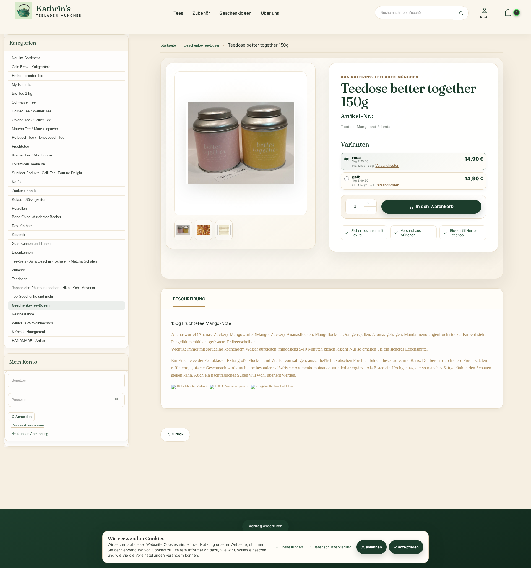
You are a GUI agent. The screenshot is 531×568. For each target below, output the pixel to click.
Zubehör (201, 13)
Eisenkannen (22, 252)
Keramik (18, 235)
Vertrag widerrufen (265, 526)
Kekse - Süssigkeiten (29, 199)
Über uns (270, 13)
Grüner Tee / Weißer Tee (31, 111)
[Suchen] (461, 13)
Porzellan (19, 208)
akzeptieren (408, 547)
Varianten (355, 144)
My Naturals (21, 85)
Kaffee (17, 182)
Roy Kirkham (22, 226)
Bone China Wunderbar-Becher (36, 217)
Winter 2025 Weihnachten (32, 323)
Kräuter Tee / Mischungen (32, 155)
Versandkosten (387, 165)
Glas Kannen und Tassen (32, 243)
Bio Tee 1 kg (22, 93)
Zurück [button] (176, 434)
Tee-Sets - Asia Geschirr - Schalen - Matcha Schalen (54, 261)
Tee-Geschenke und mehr (32, 296)
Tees (178, 13)
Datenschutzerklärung (332, 547)
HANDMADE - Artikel (29, 341)
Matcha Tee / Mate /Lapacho (35, 129)
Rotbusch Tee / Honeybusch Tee (38, 137)
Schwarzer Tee (24, 102)
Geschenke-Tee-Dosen (31, 305)
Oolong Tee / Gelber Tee (31, 120)
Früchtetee (20, 146)
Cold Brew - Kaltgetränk (31, 67)
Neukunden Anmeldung (29, 434)
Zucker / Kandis (24, 191)
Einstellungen (290, 547)
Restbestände (23, 314)
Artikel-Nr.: (357, 116)
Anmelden (23, 417)
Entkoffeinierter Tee (27, 76)
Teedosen (19, 279)
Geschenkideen (235, 13)
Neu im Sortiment (26, 58)
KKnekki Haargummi (28, 332)
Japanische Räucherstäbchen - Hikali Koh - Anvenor (53, 288)
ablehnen (373, 547)
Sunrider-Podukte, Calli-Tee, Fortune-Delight (47, 173)
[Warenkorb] (508, 13)
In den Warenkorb (435, 206)
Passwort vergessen (27, 425)
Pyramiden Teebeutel (29, 164)
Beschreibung (189, 299)
